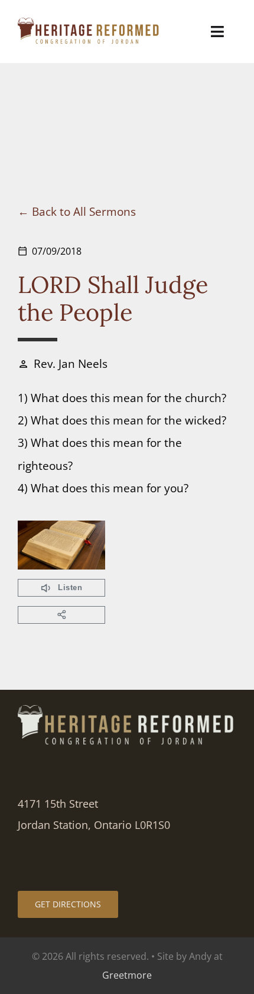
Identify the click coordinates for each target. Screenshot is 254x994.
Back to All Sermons (84, 211)
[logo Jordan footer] (127, 711)
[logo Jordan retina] (89, 23)
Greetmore (127, 975)
